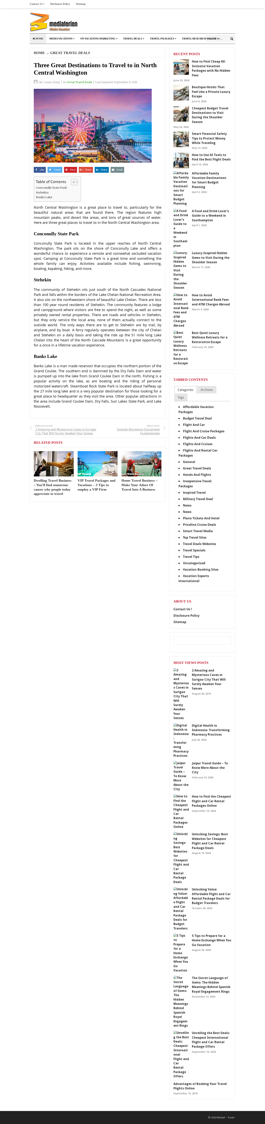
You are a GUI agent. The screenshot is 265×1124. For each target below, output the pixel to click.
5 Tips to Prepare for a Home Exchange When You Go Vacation (211, 940)
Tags (181, 397)
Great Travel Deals (70, 53)
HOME (39, 38)
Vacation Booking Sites (200, 569)
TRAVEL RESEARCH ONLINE (199, 38)
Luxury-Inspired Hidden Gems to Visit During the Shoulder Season (210, 257)
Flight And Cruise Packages (203, 431)
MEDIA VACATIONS (60, 38)
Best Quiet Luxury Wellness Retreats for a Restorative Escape (210, 337)
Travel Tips (191, 557)
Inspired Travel (194, 492)
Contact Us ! (37, 4)
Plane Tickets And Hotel (201, 518)
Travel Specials (194, 550)
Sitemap (81, 4)
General (189, 462)
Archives (207, 390)
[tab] (185, 390)
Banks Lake (44, 197)
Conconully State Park (51, 187)
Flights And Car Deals (199, 437)
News (187, 505)
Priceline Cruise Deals (199, 524)
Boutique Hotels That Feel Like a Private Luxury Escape (211, 91)
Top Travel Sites (194, 537)
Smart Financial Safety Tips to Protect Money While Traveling (209, 138)
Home (39, 53)
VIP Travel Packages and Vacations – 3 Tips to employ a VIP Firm (96, 485)
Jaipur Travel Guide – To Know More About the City (210, 767)
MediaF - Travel (225, 1117)
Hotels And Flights (197, 475)
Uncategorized (194, 563)
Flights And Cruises (197, 444)
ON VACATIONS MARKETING (97, 38)
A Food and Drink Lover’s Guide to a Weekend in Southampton (210, 215)
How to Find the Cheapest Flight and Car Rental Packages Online (211, 801)
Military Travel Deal (198, 499)
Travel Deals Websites (199, 544)
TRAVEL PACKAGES (162, 38)
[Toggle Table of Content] (72, 182)
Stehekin (42, 192)
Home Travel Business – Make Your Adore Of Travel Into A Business (139, 485)
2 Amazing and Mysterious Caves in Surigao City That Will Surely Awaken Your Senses (209, 680)
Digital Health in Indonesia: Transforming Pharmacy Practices (211, 730)
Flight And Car (194, 425)
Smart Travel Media (198, 531)
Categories (185, 390)
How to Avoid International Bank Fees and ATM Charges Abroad (211, 299)
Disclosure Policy (60, 4)
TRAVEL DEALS (132, 38)
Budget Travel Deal (197, 418)
